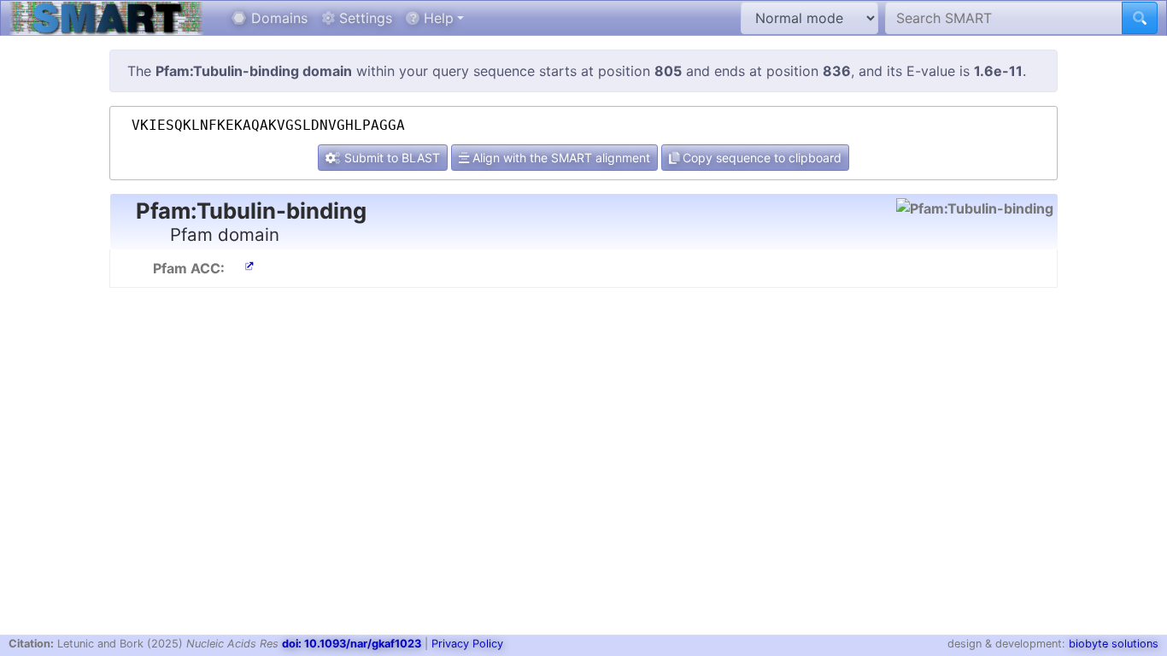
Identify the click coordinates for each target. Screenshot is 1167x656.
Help (436, 17)
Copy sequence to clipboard (760, 157)
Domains (277, 17)
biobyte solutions (1113, 643)
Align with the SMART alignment (559, 157)
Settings (363, 17)
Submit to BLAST (390, 157)
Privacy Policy (467, 643)
